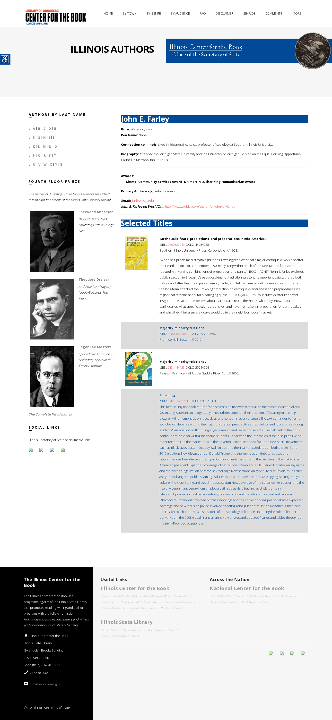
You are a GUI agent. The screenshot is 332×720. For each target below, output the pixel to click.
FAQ (203, 13)
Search (249, 13)
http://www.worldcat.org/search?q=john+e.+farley (200, 206)
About (105, 596)
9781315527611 (179, 401)
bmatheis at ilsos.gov (45, 684)
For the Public (110, 630)
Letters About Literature (178, 602)
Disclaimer (224, 13)
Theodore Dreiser (94, 279)
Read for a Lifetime (172, 608)
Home (108, 13)
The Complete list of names (50, 414)
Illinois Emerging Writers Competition (165, 596)
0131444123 (176, 367)
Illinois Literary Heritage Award (120, 602)
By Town (130, 13)
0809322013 (176, 244)
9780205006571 (179, 333)
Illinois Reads (151, 602)
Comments (273, 13)
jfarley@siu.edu (142, 200)
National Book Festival (143, 608)
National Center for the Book (247, 588)
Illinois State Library (126, 622)
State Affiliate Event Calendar (228, 596)
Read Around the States (255, 602)
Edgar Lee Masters (95, 347)
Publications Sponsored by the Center (271, 596)
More (296, 13)
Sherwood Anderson (96, 212)
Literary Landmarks (113, 608)
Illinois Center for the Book (134, 588)
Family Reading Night (125, 596)
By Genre (154, 13)
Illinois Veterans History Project (120, 636)
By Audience (180, 13)
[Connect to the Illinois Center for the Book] (249, 47)
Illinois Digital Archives (161, 630)
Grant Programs (132, 630)
